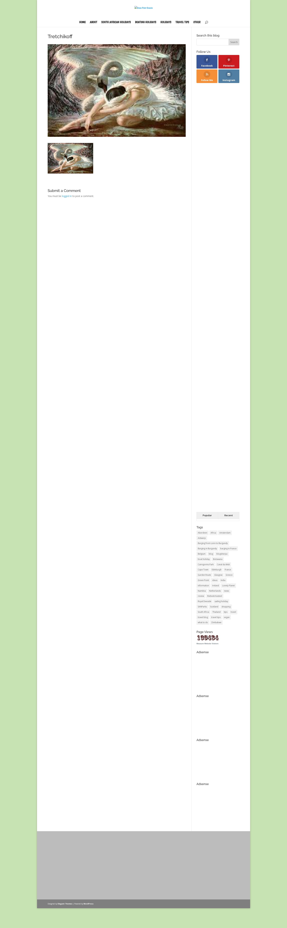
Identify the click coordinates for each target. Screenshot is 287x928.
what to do (203, 622)
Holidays (165, 22)
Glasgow (218, 575)
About (93, 22)
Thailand (216, 612)
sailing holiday (221, 601)
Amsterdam (225, 532)
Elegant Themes (65, 904)
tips (225, 612)
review (201, 596)
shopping (226, 606)
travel (233, 612)
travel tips (216, 617)
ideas (214, 580)
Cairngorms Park (206, 564)
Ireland (215, 585)
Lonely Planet (228, 585)
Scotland (214, 606)
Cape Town (203, 569)
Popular (207, 515)
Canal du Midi (223, 564)
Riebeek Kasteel (214, 596)
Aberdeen (202, 532)
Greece (229, 575)
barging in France (228, 548)
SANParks (202, 606)
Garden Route (204, 575)
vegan (227, 617)
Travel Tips (182, 22)
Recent (228, 515)
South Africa (203, 612)
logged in (67, 196)
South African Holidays (116, 22)
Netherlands (215, 590)
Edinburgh (216, 569)
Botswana (217, 559)
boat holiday (204, 559)
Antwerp (202, 538)
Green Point (203, 580)
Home (82, 22)
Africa (213, 532)
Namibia (202, 590)
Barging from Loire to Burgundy (213, 543)
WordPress (89, 904)
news (226, 590)
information (203, 585)
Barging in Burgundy (207, 548)
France (228, 569)
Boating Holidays (145, 22)
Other (196, 22)
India (223, 580)
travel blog (203, 617)
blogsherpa (221, 553)
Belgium (201, 553)
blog (211, 553)
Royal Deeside (204, 601)
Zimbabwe (216, 622)
